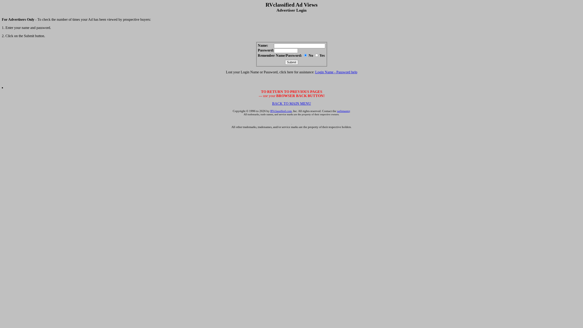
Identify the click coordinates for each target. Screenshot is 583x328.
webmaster (343, 111)
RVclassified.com (281, 111)
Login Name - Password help (336, 72)
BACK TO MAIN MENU (291, 103)
